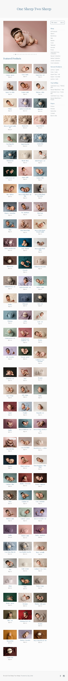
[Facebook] (60, 676)
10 (28, 54)
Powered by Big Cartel (27, 675)
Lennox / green (55, 69)
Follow (52, 106)
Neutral (52, 40)
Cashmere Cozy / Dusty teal (57, 92)
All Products (54, 31)
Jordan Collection (55, 60)
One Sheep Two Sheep (34, 9)
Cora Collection (55, 63)
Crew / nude (54, 72)
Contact (53, 113)
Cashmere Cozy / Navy (57, 95)
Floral (52, 50)
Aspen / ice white (55, 76)
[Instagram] (64, 676)
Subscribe (53, 111)
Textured (53, 45)
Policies (53, 108)
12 (31, 54)
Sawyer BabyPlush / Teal (57, 89)
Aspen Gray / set (55, 74)
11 (29, 54)
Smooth (53, 47)
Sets (52, 38)
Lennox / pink (54, 79)
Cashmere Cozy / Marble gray (57, 86)
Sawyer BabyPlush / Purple (56, 98)
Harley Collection (55, 58)
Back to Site (54, 115)
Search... (53, 33)
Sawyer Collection (55, 56)
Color (52, 43)
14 (34, 54)
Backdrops (53, 36)
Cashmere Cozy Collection (55, 53)
